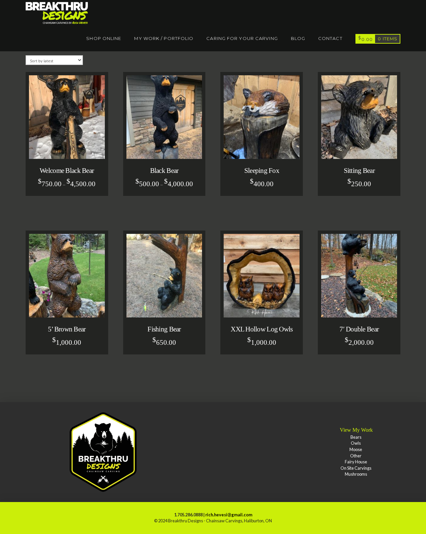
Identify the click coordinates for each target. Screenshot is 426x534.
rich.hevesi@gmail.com (228, 514)
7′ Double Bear (359, 329)
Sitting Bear (359, 170)
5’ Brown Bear (67, 329)
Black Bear (164, 170)
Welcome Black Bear (67, 170)
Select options (69, 150)
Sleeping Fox (261, 170)
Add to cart (265, 150)
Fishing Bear (164, 329)
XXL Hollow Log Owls (262, 329)
